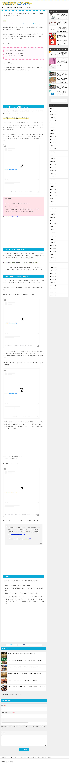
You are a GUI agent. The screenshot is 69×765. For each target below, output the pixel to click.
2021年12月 (53, 195)
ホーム (2, 7)
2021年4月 (53, 217)
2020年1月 (53, 264)
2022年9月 (53, 173)
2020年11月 (53, 232)
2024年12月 (53, 108)
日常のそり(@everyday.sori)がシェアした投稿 (21, 416)
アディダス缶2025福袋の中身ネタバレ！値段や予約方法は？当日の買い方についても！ (62, 93)
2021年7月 (53, 208)
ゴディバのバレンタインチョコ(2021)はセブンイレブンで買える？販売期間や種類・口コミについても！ (26, 687)
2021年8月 (53, 204)
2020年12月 (53, 229)
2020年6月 (53, 248)
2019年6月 (53, 285)
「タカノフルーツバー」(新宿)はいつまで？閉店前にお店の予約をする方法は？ (23, 680)
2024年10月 (53, 114)
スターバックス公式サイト (13, 216)
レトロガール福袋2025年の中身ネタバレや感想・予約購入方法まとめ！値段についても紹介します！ (62, 54)
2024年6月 (53, 120)
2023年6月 (53, 155)
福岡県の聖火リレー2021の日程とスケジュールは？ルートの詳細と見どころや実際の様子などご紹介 (62, 74)
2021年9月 (53, 201)
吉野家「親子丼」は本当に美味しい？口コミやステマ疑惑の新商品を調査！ (13, 694)
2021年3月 (53, 220)
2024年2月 (53, 133)
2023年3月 (53, 164)
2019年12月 (53, 267)
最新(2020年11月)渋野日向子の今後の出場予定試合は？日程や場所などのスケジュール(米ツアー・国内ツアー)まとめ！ (62, 60)
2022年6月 (53, 176)
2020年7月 (53, 245)
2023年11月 (53, 142)
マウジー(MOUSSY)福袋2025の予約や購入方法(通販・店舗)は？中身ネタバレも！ (62, 42)
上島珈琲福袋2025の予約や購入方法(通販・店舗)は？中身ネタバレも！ (62, 23)
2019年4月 (53, 292)
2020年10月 (53, 236)
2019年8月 (53, 279)
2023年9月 (53, 148)
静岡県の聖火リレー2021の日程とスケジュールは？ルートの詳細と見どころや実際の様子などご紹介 (62, 87)
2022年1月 (53, 192)
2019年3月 (53, 295)
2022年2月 (53, 189)
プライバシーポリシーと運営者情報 (14, 7)
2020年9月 (53, 239)
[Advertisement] (23, 87)
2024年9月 (53, 117)
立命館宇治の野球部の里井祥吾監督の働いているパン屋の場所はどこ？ (21, 653)
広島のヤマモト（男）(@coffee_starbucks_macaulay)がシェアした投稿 (21, 345)
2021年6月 (53, 211)
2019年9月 (53, 276)
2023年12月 (53, 139)
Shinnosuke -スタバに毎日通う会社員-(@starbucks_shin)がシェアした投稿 (21, 514)
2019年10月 (53, 273)
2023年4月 (53, 161)
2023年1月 (53, 170)
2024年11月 (53, 111)
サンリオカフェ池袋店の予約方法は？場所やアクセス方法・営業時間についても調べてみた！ (26, 660)
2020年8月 (53, 242)
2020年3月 (53, 257)
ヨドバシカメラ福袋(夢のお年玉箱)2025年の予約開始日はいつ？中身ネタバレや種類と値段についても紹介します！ (62, 36)
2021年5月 (53, 214)
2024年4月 (53, 127)
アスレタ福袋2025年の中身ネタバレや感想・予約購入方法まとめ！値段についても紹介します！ (62, 29)
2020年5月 (53, 251)
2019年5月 (53, 288)
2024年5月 (53, 124)
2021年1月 (53, 226)
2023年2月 (53, 167)
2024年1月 (53, 136)
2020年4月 (53, 254)
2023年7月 (53, 152)
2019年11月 (53, 270)
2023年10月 (53, 145)
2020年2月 (53, 260)
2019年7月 (53, 282)
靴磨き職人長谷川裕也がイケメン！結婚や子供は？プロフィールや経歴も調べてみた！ (24, 673)
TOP (7, 757)
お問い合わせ (27, 7)
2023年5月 (53, 158)
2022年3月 (53, 186)
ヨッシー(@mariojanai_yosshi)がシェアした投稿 (21, 191)
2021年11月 (53, 198)
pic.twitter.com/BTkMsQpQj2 (17, 534)
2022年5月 (53, 180)
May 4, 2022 (28, 538)
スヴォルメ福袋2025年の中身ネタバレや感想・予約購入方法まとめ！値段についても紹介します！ (62, 16)
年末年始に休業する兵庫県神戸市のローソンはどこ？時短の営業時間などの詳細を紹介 (24, 666)
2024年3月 (53, 130)
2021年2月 (53, 223)
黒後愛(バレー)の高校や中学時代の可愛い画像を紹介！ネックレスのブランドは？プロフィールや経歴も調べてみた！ (62, 80)
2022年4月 (53, 183)
